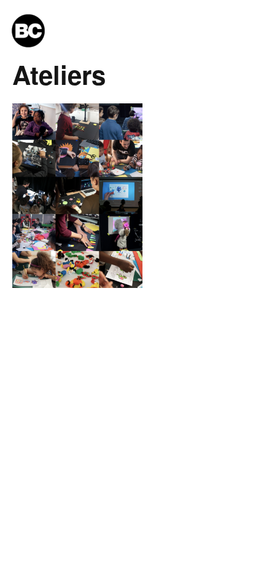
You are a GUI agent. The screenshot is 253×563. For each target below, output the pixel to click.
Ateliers (59, 74)
